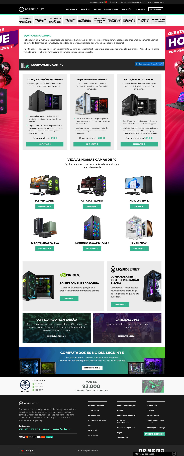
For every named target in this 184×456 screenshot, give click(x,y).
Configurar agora (55, 336)
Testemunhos (122, 437)
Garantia (121, 410)
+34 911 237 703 (29, 429)
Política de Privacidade (97, 420)
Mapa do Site (93, 435)
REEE (90, 425)
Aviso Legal (92, 430)
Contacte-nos (93, 410)
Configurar (44, 144)
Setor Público (152, 405)
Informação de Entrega (156, 428)
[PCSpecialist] (31, 9)
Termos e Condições (96, 405)
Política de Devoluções (126, 405)
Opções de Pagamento (126, 428)
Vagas (119, 433)
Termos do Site (94, 415)
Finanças (140, 9)
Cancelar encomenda (154, 434)
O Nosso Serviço (153, 415)
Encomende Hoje (91, 368)
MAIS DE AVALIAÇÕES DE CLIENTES (91, 386)
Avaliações (127, 9)
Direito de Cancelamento (123, 421)
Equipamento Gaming (37, 35)
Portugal (29, 450)
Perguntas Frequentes (126, 415)
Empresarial (156, 9)
